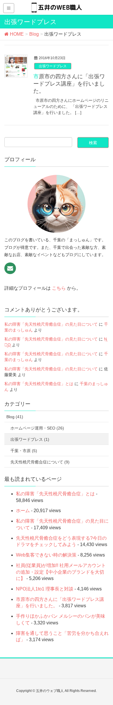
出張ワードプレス (53, 66)
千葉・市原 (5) (23, 450)
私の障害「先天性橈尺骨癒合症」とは (38, 383)
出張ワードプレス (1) (29, 439)
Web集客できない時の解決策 (46, 554)
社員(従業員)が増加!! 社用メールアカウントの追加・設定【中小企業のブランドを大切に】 (61, 572)
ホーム (23, 510)
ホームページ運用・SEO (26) (37, 428)
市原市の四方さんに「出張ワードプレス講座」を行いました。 (69, 83)
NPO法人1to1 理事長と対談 (44, 588)
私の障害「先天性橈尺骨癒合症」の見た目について (51, 324)
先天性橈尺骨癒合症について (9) (40, 462)
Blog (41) (14, 416)
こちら (59, 288)
